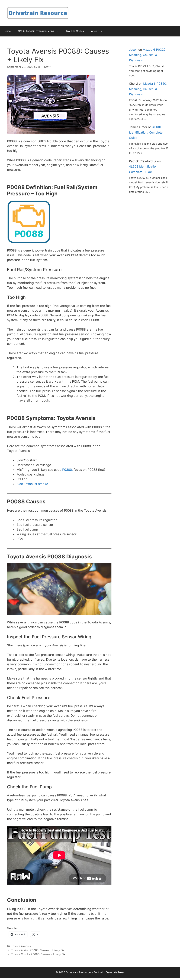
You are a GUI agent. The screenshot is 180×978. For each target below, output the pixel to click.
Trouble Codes (75, 31)
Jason (133, 49)
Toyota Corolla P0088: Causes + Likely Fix (38, 954)
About (94, 31)
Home (7, 31)
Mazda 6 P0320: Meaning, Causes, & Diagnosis (147, 55)
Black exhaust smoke (32, 484)
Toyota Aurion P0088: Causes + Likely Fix (37, 950)
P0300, (67, 469)
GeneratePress (115, 972)
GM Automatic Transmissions (36, 31)
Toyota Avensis (21, 946)
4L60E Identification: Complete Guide (146, 132)
